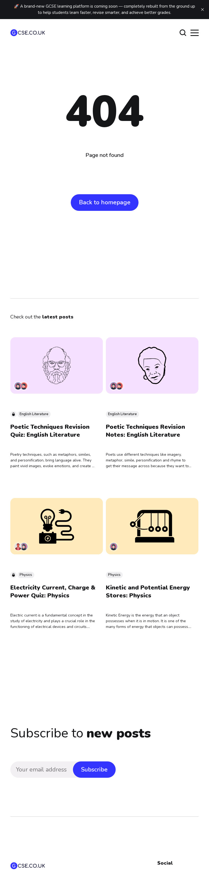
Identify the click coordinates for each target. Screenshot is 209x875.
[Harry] (23, 386)
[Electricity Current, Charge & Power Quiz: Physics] (56, 526)
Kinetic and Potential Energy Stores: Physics (148, 592)
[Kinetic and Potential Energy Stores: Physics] (152, 526)
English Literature (34, 414)
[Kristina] (18, 386)
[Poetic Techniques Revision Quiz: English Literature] (56, 365)
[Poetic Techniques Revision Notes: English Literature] (152, 365)
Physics (26, 574)
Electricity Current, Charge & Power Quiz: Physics (53, 592)
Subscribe (94, 769)
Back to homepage (104, 202)
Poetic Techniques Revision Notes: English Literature (145, 431)
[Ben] (18, 546)
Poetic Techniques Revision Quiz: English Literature (50, 431)
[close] (202, 9)
